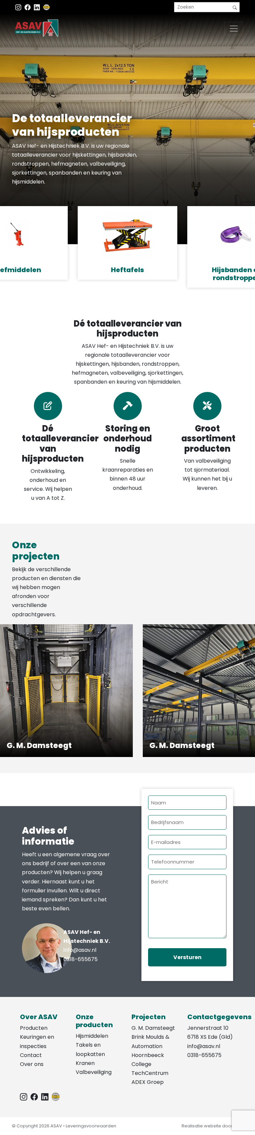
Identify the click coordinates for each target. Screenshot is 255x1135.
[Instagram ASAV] (19, 7)
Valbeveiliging (94, 1072)
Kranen (85, 1063)
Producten (33, 1028)
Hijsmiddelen (92, 1036)
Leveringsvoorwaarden (91, 1126)
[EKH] (46, 7)
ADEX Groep (147, 1082)
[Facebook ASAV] (28, 7)
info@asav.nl (79, 950)
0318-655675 (80, 959)
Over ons (31, 1064)
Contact (31, 1055)
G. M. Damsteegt (153, 1028)
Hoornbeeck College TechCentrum (149, 1064)
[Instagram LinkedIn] (37, 7)
